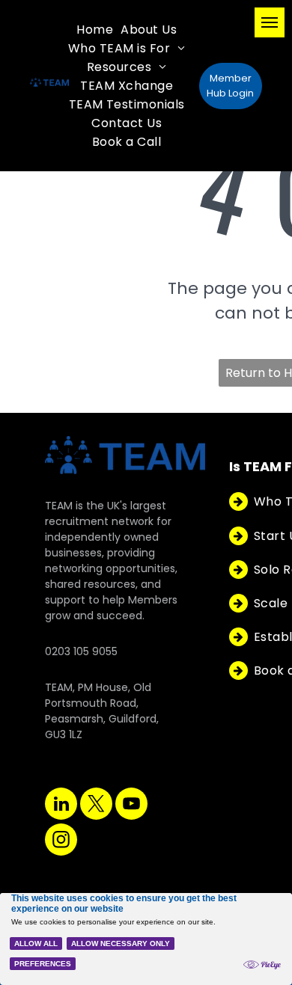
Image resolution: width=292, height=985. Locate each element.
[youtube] (131, 805)
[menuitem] (95, 29)
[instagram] (61, 841)
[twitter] (96, 805)
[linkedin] (61, 805)
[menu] (270, 22)
